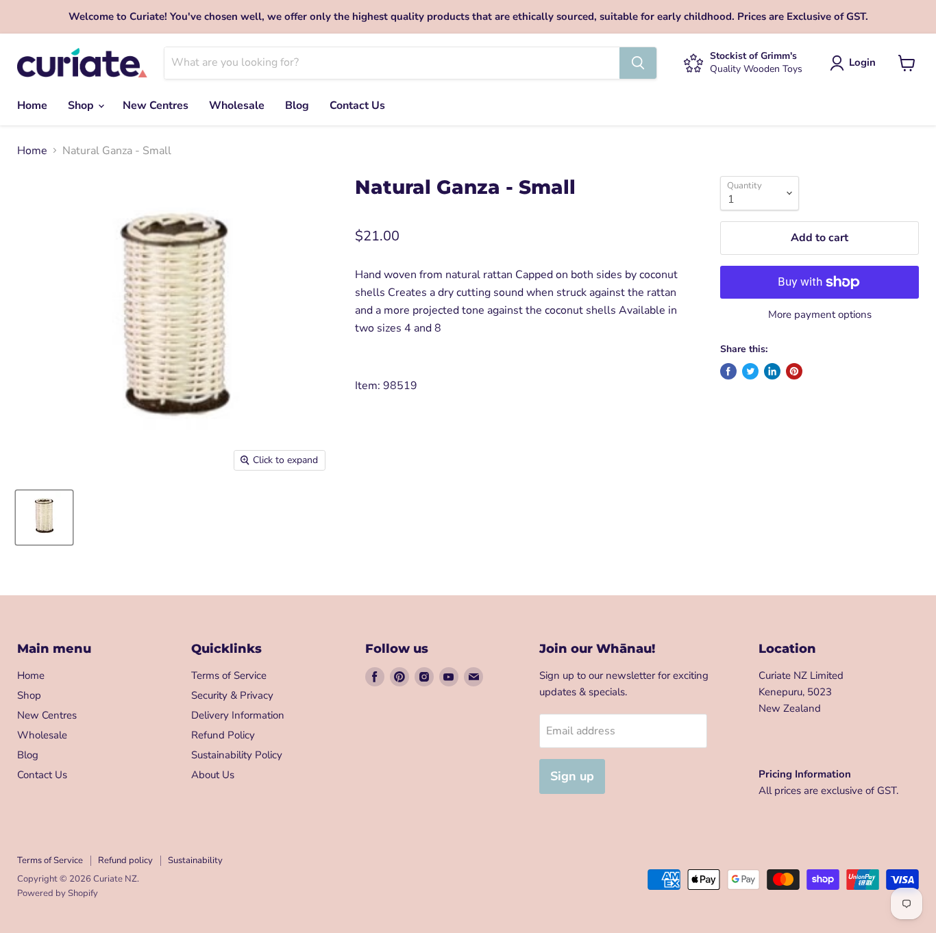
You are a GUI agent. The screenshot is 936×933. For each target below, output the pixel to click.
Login (862, 62)
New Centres (155, 105)
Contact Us (357, 105)
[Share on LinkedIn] (772, 371)
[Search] (637, 63)
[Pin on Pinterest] (794, 371)
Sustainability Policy (236, 755)
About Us (212, 775)
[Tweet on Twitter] (750, 371)
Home (32, 105)
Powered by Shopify (57, 893)
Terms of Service (229, 675)
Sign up (572, 776)
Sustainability (195, 860)
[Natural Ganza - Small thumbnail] (44, 517)
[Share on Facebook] (728, 371)
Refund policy (125, 860)
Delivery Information (237, 715)
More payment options (820, 315)
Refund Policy (223, 735)
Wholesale (236, 105)
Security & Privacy (232, 695)
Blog (297, 105)
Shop (82, 105)
